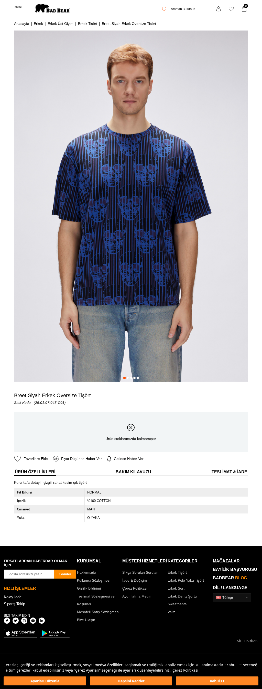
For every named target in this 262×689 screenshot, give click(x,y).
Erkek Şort (176, 588)
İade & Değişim (134, 580)
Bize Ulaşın (86, 620)
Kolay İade (12, 597)
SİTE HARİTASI (247, 641)
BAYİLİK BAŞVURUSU (235, 569)
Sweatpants (177, 604)
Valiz (171, 612)
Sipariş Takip (14, 604)
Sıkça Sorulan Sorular (140, 572)
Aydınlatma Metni (136, 596)
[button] (124, 378)
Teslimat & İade (229, 472)
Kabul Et (217, 680)
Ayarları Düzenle (44, 680)
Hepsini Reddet (131, 680)
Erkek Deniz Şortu (182, 596)
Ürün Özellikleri (35, 472)
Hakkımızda (86, 572)
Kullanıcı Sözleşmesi (93, 580)
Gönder (65, 574)
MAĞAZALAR (226, 561)
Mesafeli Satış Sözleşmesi (98, 612)
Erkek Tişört (177, 572)
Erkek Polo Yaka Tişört (186, 580)
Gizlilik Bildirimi (89, 588)
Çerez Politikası (185, 670)
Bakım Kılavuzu (133, 472)
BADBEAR (230, 578)
